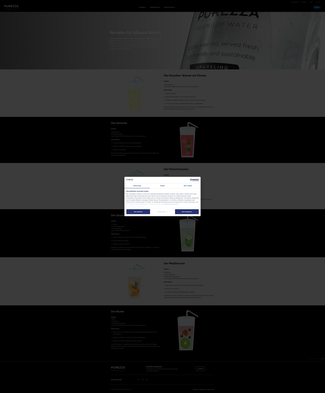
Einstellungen (161, 212)
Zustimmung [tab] (137, 185)
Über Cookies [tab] (188, 185)
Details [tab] (162, 185)
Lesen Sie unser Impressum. (135, 206)
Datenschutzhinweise (171, 204)
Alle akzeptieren (187, 212)
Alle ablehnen (138, 212)
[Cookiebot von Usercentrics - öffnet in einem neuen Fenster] (191, 180)
